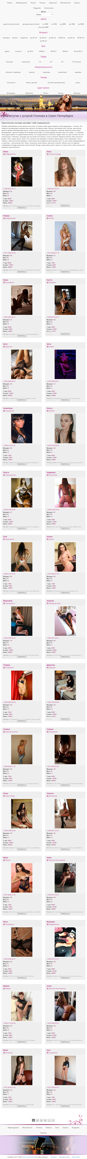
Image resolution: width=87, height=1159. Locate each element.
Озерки (51, 346)
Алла (49, 985)
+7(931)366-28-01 (9, 317)
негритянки (62, 72)
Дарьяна (51, 665)
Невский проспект (12, 732)
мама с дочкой (31, 82)
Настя (49, 280)
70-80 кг (65, 51)
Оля (5, 536)
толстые (18, 51)
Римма (6, 215)
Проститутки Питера (28, 1157)
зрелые (15, 38)
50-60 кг (42, 51)
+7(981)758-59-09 (53, 445)
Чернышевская (11, 475)
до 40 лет (52, 38)
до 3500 (72, 24)
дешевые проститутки (31, 24)
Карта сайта (76, 1157)
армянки (78, 72)
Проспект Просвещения (57, 988)
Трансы (77, 3)
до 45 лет (71, 38)
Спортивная (10, 667)
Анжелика (8, 408)
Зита (49, 344)
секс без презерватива (56, 82)
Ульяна (50, 793)
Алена (50, 536)
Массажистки (66, 3)
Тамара (6, 665)
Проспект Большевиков (57, 860)
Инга (5, 921)
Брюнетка (29, 93)
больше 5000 (43, 27)
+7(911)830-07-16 (53, 253)
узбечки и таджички (13, 72)
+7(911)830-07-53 (53, 574)
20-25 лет (62, 38)
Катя (5, 344)
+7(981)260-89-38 (9, 702)
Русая (45, 93)
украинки (46, 72)
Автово (51, 218)
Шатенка (77, 93)
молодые (6, 38)
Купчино (52, 411)
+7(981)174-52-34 (9, 1023)
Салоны (42, 3)
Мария (6, 985)
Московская (53, 475)
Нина (5, 280)
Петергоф (9, 1053)
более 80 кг (78, 51)
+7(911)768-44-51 (53, 1087)
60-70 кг (53, 51)
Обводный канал (55, 603)
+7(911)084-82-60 (9, 253)
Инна (5, 151)
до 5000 (81, 24)
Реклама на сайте (64, 1157)
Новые (9, 3)
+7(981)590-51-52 (9, 766)
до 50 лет (43, 41)
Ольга (49, 408)
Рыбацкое (52, 282)
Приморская (10, 539)
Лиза (49, 151)
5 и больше (76, 62)
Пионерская (10, 282)
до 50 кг (30, 51)
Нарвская (52, 667)
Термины (43, 1133)
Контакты (54, 1157)
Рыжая (60, 93)
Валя (5, 1050)
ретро (78, 82)
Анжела (50, 600)
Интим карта (49, 8)
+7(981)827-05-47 (53, 317)
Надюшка (51, 472)
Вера (5, 857)
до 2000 (63, 24)
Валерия (51, 921)
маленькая (26, 62)
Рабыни (49, 1127)
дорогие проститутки (11, 24)
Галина (6, 729)
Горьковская (10, 411)
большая (9, 62)
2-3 (51, 62)
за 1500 (54, 24)
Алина (50, 215)
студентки (24, 38)
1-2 (40, 62)
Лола (5, 793)
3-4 (62, 62)
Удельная (9, 346)
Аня (48, 1050)
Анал (57, 1127)
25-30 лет (80, 38)
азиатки (32, 72)
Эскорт (33, 3)
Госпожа (39, 1127)
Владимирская (11, 154)
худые (7, 51)
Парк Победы (10, 796)
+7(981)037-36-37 (9, 189)
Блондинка (11, 93)
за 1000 (45, 24)
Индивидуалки (21, 3)
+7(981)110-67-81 (9, 445)
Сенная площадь (55, 154)
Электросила (10, 603)
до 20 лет (43, 38)
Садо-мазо (53, 3)
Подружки (37, 8)
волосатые (11, 82)
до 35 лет (33, 38)
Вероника (7, 600)
